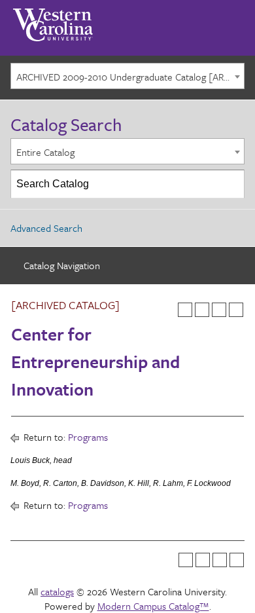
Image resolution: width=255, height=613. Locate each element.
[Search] (231, 184)
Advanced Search (46, 228)
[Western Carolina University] (53, 20)
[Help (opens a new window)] (236, 310)
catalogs (57, 591)
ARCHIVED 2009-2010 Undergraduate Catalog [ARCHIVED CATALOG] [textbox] (130, 76)
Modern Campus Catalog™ (153, 606)
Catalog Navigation (62, 265)
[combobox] (127, 76)
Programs (88, 437)
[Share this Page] (202, 310)
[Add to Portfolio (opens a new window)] (185, 310)
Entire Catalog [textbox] (45, 152)
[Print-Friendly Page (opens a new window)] (219, 310)
